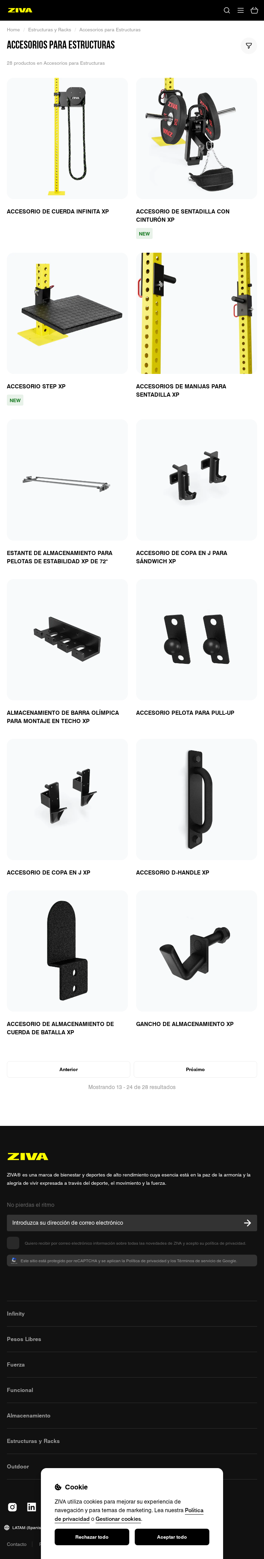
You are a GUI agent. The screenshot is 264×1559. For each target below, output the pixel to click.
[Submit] (247, 1223)
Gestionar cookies (118, 1518)
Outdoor (18, 1466)
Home (13, 29)
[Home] (20, 10)
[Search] (227, 10)
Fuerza (16, 1364)
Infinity (16, 1313)
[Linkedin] (31, 1507)
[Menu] (241, 10)
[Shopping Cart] (254, 10)
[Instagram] (12, 1507)
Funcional (20, 1390)
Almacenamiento (29, 1415)
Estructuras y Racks (49, 29)
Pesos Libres (24, 1339)
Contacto (16, 1544)
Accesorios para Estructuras (110, 29)
